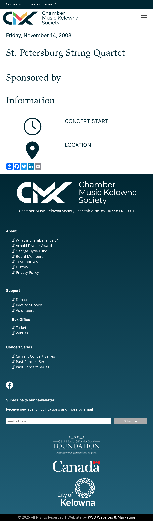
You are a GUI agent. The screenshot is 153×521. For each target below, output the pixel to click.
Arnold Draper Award (34, 245)
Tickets (22, 327)
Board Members (29, 256)
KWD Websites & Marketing (111, 517)
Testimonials (27, 261)
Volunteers (25, 310)
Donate (22, 299)
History (22, 267)
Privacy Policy (27, 272)
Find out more (40, 4)
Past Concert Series (32, 361)
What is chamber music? (37, 240)
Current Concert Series (35, 356)
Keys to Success (29, 305)
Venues (22, 333)
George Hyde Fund (31, 251)
